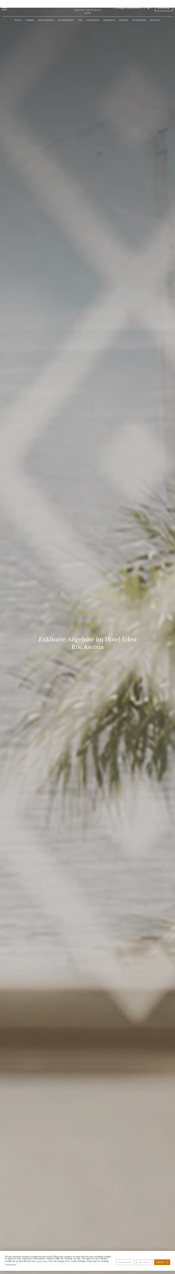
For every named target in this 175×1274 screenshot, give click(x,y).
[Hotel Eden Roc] (88, 8)
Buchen (164, 8)
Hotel (18, 20)
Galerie (123, 20)
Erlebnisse (93, 20)
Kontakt (155, 20)
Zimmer (30, 20)
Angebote (109, 20)
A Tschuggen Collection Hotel (127, 8)
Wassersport (66, 20)
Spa (80, 20)
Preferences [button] (11, 1264)
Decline (143, 1262)
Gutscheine (139, 20)
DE (148, 8)
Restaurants (46, 20)
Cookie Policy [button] (42, 1261)
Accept (161, 1262)
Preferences (125, 1262)
